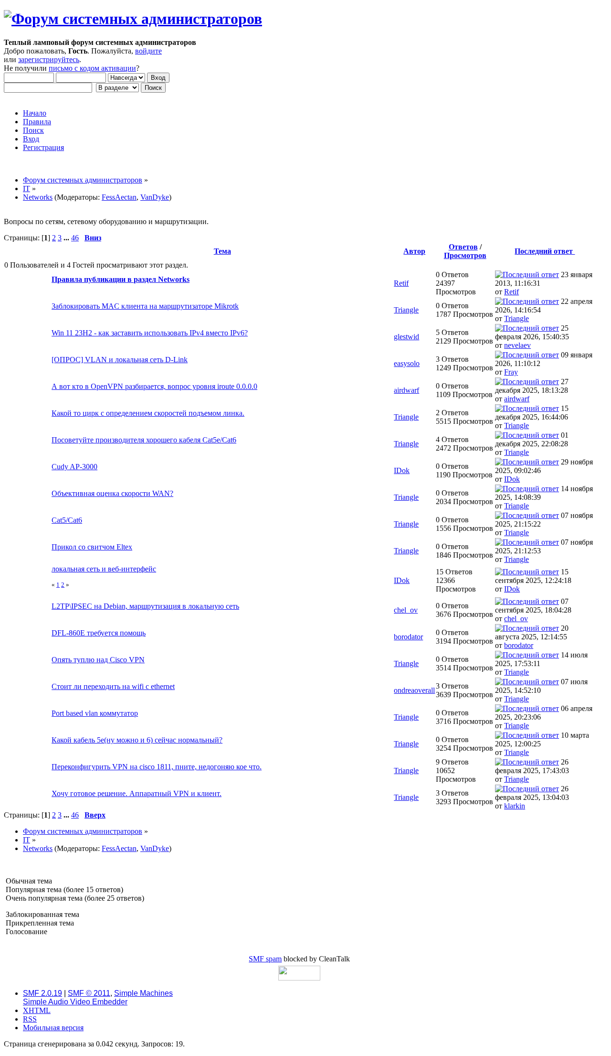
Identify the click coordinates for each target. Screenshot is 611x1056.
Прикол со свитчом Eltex (92, 547)
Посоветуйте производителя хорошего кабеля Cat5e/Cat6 (144, 440)
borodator (408, 637)
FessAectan (119, 197)
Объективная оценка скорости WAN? (112, 493)
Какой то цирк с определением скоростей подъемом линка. (148, 413)
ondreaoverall (414, 690)
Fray (511, 372)
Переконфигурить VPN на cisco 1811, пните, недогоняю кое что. (157, 767)
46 (75, 238)
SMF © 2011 (89, 993)
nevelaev (517, 345)
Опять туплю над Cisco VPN (98, 660)
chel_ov (406, 610)
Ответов (463, 247)
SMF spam (265, 959)
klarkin (514, 806)
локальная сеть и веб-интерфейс (104, 569)
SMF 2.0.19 (42, 993)
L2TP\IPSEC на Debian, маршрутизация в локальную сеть (145, 606)
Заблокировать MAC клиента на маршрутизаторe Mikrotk (145, 306)
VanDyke (154, 197)
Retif (401, 283)
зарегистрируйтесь (48, 59)
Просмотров (465, 255)
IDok (402, 470)
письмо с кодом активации (92, 68)
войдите (148, 51)
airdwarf (406, 390)
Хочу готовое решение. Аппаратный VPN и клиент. (136, 793)
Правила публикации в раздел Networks (121, 279)
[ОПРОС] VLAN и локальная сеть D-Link (120, 360)
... (67, 238)
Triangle (406, 310)
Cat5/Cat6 (67, 520)
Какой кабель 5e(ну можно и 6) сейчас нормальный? (137, 740)
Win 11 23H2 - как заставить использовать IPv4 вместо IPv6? (150, 333)
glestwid (406, 337)
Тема (222, 251)
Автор (414, 251)
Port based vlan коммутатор (95, 713)
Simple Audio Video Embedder (75, 1002)
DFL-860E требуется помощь (99, 633)
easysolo (407, 363)
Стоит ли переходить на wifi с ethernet (113, 686)
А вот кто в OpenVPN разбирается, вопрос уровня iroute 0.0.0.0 (154, 386)
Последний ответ (545, 251)
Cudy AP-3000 (74, 467)
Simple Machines (143, 993)
